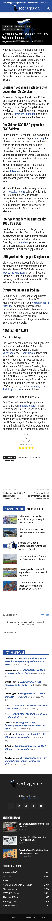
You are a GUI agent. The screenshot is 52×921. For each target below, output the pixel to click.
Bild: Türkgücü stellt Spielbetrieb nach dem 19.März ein (34, 825)
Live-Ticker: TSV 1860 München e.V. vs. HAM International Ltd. (32, 838)
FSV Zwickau (36, 457)
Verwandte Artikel (13, 509)
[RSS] (33, 806)
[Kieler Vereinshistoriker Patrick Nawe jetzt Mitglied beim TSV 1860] (10, 519)
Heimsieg (39, 138)
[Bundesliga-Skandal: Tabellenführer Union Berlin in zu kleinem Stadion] (10, 853)
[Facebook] (14, 476)
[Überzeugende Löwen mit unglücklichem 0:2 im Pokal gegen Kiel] (10, 572)
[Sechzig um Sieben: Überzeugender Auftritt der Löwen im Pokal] (10, 546)
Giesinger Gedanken (24, 114)
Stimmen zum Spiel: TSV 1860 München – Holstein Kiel (31, 532)
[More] (46, 476)
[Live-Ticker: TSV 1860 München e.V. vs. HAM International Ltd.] (10, 840)
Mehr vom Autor (34, 509)
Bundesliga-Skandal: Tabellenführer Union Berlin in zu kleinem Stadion (33, 851)
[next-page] (9, 596)
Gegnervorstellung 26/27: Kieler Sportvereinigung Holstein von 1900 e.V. (31, 585)
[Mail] (26, 806)
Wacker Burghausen (14, 272)
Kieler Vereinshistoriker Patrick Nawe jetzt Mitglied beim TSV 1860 (32, 519)
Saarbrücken (27, 353)
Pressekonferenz (15, 191)
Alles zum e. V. (19, 26)
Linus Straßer (9, 461)
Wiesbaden (9, 353)
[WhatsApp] (27, 476)
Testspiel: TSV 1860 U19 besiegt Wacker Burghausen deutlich (14, 496)
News (28, 26)
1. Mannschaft (13, 15)
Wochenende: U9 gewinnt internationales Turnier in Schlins (38, 496)
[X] (20, 476)
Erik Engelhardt (27, 405)
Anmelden (44, 615)
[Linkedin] (33, 476)
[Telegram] (40, 476)
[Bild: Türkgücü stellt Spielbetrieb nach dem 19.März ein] (10, 827)
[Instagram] (18, 806)
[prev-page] (4, 596)
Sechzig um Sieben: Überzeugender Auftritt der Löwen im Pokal (32, 545)
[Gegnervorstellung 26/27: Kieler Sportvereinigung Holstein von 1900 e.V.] (10, 586)
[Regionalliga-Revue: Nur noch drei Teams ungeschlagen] (10, 559)
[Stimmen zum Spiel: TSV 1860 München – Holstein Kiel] (10, 532)
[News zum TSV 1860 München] (26, 8)
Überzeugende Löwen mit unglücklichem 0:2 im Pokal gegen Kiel (32, 572)
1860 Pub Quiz (23, 457)
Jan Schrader (10, 42)
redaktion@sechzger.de (26, 798)
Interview (14, 171)
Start (3, 15)
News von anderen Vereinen (12, 29)
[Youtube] (41, 806)
